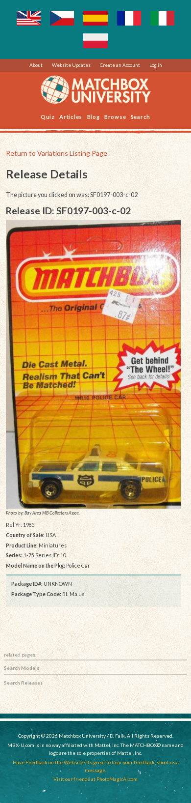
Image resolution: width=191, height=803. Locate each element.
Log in (155, 65)
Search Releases (23, 683)
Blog (93, 116)
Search (141, 116)
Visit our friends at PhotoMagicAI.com (95, 779)
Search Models (21, 668)
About (36, 65)
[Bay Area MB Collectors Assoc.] (93, 364)
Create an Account (120, 65)
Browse (115, 116)
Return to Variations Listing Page (56, 153)
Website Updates (71, 65)
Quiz (48, 116)
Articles (70, 116)
